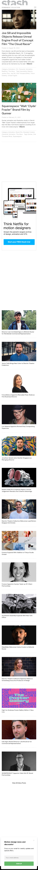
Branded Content (29, 132)
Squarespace (17, 136)
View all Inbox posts (19, 783)
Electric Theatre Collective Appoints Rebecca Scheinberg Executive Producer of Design (17, 679)
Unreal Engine (12, 75)
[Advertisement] (19, 163)
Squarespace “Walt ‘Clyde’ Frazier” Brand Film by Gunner (19, 109)
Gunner (30, 134)
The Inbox (11, 71)
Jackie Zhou (6, 73)
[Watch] (29, 64)
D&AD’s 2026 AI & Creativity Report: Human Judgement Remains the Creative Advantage (17, 490)
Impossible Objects (26, 71)
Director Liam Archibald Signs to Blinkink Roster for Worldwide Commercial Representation (18, 333)
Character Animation (25, 69)
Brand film (19, 132)
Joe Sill (13, 73)
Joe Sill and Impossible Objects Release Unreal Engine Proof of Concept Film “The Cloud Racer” (17, 38)
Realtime (4, 71)
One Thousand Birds (23, 73)
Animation (11, 69)
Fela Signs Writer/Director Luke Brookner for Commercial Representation (17, 742)
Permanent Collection (11, 7)
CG (17, 69)
